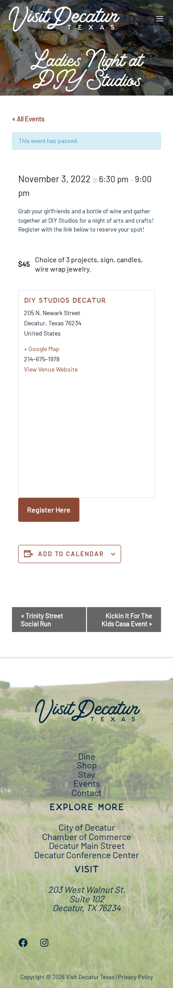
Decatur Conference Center (86, 854)
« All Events (28, 119)
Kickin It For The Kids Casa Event (127, 620)
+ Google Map (41, 348)
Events (86, 783)
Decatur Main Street (87, 845)
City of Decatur (87, 827)
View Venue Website (51, 369)
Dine (86, 756)
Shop (87, 765)
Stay (86, 774)
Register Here (49, 509)
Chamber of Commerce (86, 836)
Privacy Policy (135, 976)
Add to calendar (71, 553)
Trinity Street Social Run (42, 620)
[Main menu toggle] (160, 19)
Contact (86, 792)
